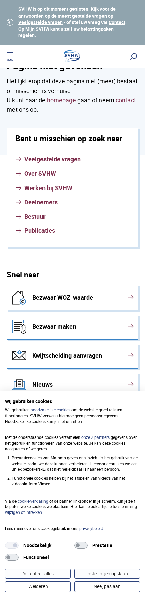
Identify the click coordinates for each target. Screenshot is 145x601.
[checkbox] (12, 545)
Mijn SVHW (37, 29)
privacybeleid (91, 528)
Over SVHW (40, 173)
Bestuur (35, 216)
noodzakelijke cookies (50, 409)
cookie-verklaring (33, 501)
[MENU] (10, 55)
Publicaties (39, 230)
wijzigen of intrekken (23, 512)
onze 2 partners (95, 437)
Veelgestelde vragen (40, 22)
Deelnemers (41, 202)
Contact (117, 22)
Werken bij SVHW (48, 188)
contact (126, 100)
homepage (61, 100)
